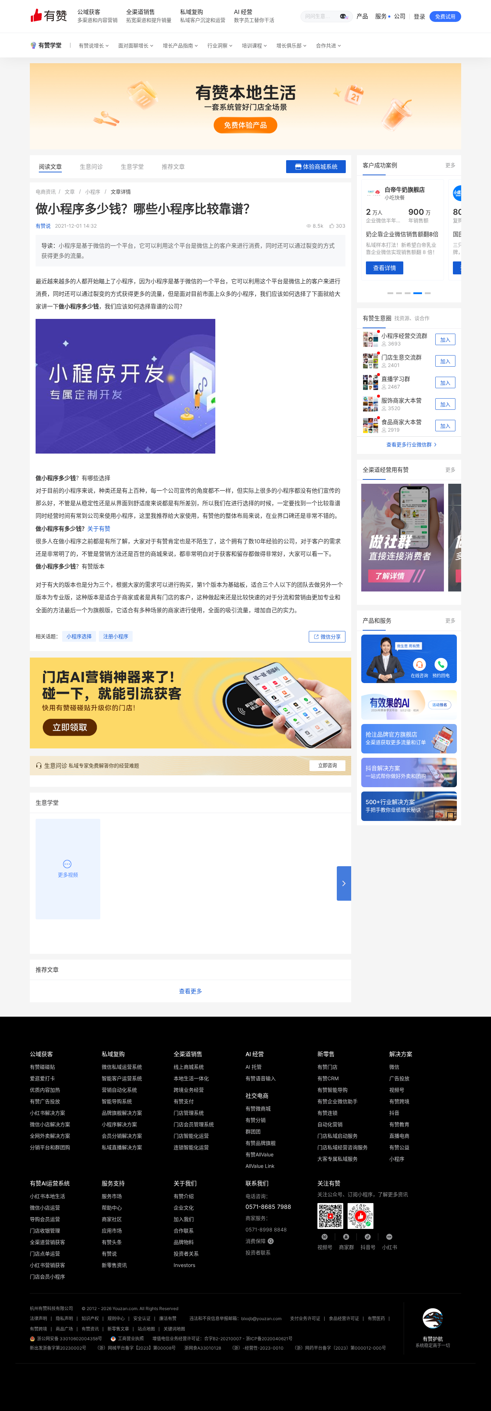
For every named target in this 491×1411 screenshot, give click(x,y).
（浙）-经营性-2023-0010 (257, 1348)
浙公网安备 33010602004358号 (69, 1338)
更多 (450, 165)
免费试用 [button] (445, 16)
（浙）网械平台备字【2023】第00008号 (135, 1348)
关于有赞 (98, 528)
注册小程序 (115, 636)
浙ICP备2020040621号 (269, 1338)
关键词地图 (174, 1329)
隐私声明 (64, 1318)
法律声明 (38, 1318)
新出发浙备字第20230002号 (58, 1348)
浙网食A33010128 (202, 1348)
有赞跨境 (38, 1329)
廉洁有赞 (167, 1318)
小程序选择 (79, 636)
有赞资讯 (90, 1329)
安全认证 (142, 1318)
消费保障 (256, 1241)
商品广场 (64, 1329)
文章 (70, 192)
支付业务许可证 (305, 1318)
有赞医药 (376, 1318)
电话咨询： (268, 1201)
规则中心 (116, 1318)
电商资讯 (46, 192)
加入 (445, 340)
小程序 (92, 192)
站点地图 (146, 1329)
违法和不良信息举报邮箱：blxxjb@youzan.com (235, 1318)
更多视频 (68, 875)
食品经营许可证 (344, 1318)
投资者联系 (258, 1252)
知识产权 (90, 1318)
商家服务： (266, 1224)
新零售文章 (118, 1329)
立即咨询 (327, 765)
